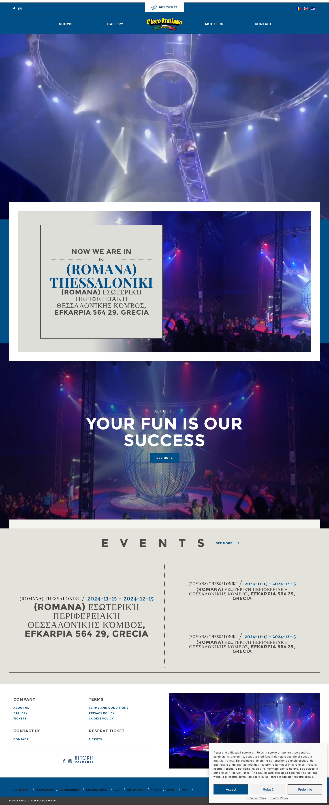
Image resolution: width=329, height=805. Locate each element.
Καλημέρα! (45, 790)
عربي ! (118, 790)
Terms (96, 700)
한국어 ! (156, 790)
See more (164, 457)
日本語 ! (172, 790)
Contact (263, 24)
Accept (231, 789)
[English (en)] (306, 9)
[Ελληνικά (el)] (313, 9)
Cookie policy (101, 718)
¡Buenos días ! (97, 790)
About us (214, 24)
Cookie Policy (257, 798)
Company (24, 700)
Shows (66, 24)
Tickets (20, 718)
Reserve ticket (106, 731)
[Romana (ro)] (299, 9)
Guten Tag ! (136, 790)
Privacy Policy (278, 798)
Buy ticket (168, 7)
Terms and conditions (109, 707)
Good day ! (22, 790)
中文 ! (186, 790)
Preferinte (305, 789)
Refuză (268, 789)
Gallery (115, 24)
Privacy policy (102, 713)
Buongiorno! (70, 790)
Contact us (27, 731)
